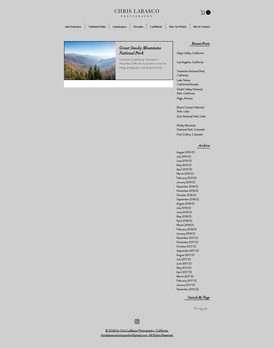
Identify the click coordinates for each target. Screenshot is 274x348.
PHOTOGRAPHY (137, 16)
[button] (206, 12)
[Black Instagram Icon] (137, 321)
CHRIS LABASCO (137, 10)
